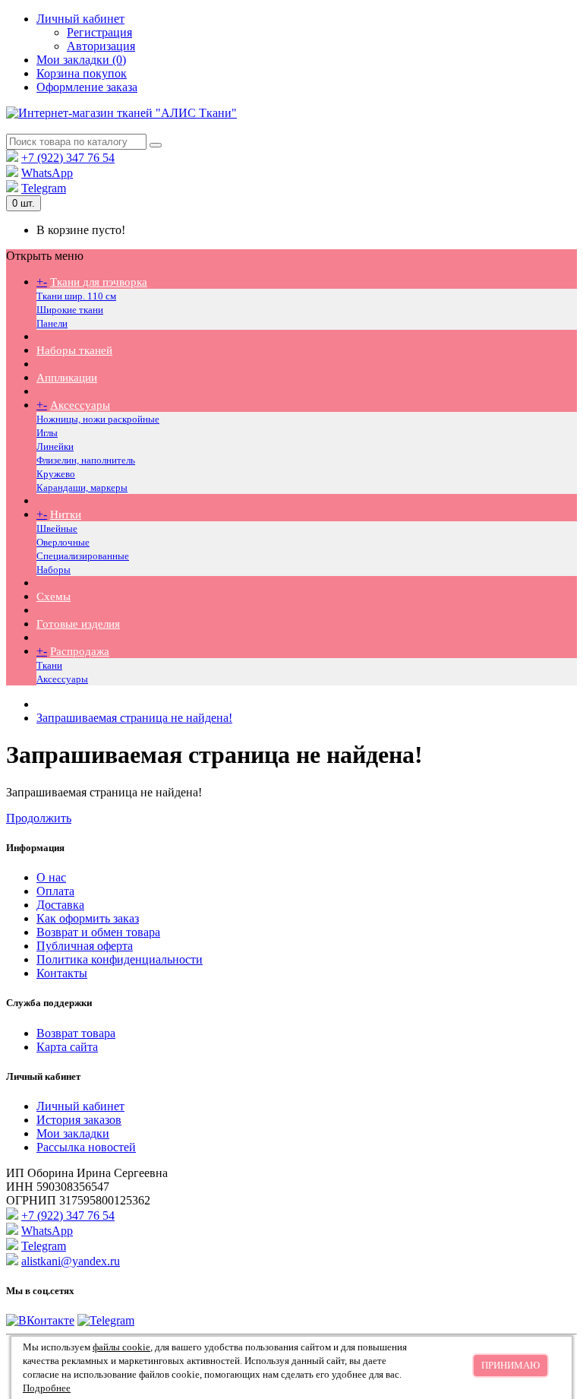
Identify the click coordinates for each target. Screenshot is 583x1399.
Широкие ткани (69, 309)
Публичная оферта (84, 945)
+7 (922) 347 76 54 (68, 157)
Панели (52, 323)
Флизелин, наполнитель (85, 460)
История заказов (78, 1119)
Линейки (55, 446)
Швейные (56, 528)
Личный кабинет (80, 1106)
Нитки (65, 514)
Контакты (61, 973)
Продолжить (38, 818)
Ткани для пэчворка (98, 282)
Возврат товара (75, 1033)
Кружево (55, 474)
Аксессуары (80, 405)
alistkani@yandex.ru (70, 1261)
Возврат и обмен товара (98, 932)
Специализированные (82, 556)
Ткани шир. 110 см (76, 296)
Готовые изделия (78, 624)
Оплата (55, 891)
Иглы (47, 432)
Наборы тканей (74, 350)
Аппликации (66, 378)
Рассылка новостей (86, 1147)
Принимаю (510, 1365)
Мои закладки (72, 1133)
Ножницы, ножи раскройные (97, 419)
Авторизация (101, 46)
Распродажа (79, 651)
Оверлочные (63, 542)
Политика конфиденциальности (119, 959)
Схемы (53, 596)
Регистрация (99, 32)
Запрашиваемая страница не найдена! (134, 717)
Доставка (60, 904)
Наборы (53, 569)
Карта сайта (67, 1046)
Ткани (49, 665)
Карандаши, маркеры (82, 487)
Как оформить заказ (87, 918)
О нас (51, 877)
